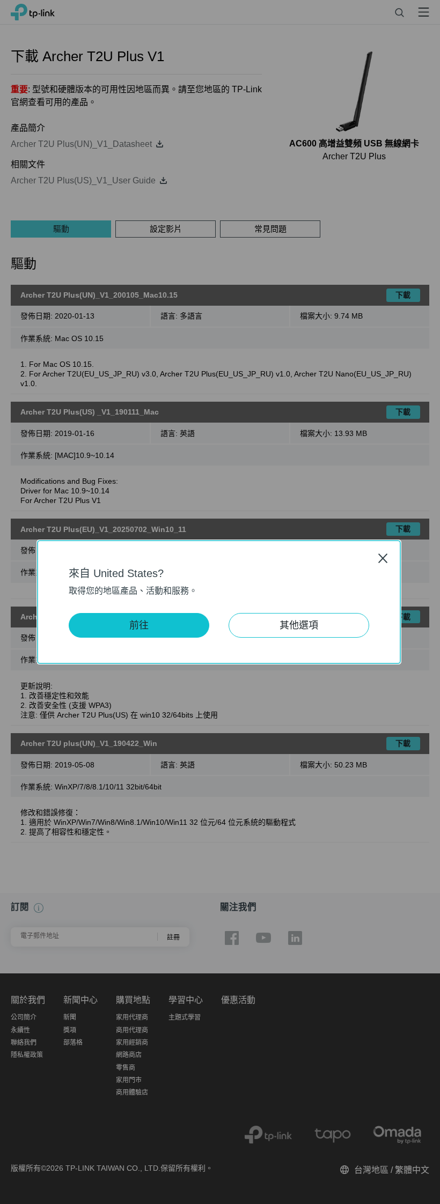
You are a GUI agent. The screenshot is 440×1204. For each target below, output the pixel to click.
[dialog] (220, 602)
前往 (139, 625)
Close (383, 558)
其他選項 (299, 625)
